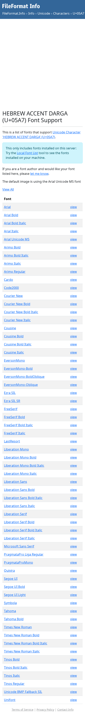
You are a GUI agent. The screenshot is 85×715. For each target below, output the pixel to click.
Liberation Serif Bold (19, 522)
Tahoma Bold (14, 619)
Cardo (8, 279)
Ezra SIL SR (12, 401)
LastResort (12, 441)
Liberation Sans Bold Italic (23, 498)
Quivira (9, 570)
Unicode (44, 13)
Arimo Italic (12, 263)
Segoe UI (10, 578)
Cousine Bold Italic (17, 344)
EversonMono (14, 360)
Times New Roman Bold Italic (25, 643)
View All (8, 189)
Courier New (13, 296)
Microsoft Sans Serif (19, 546)
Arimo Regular (15, 271)
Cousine (10, 328)
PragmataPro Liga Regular (23, 554)
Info (31, 13)
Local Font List (27, 153)
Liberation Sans (15, 481)
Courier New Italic (17, 320)
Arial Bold (11, 215)
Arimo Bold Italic (16, 255)
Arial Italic (11, 231)
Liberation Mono (16, 449)
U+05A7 (78, 13)
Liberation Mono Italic (20, 473)
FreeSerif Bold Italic (18, 425)
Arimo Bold (12, 247)
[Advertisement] (42, 64)
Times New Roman (18, 627)
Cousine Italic (14, 352)
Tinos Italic (12, 675)
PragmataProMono (18, 562)
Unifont (9, 700)
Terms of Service (22, 709)
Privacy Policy (45, 709)
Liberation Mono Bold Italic (24, 465)
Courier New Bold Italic (21, 312)
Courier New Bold (17, 304)
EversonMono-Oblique (21, 385)
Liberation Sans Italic (19, 506)
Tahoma (10, 611)
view (73, 207)
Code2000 (11, 288)
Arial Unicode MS (16, 239)
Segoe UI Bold (14, 587)
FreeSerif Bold (14, 417)
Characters (61, 13)
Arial (7, 207)
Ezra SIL (10, 393)
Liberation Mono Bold (20, 457)
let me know (39, 173)
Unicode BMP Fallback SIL (23, 692)
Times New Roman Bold (21, 635)
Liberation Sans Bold (19, 490)
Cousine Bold (14, 336)
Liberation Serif (15, 514)
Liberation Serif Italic (19, 538)
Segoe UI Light (15, 595)
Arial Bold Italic (15, 223)
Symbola (10, 603)
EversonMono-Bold (18, 368)
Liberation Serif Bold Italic (23, 530)
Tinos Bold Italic (15, 667)
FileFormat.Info (13, 13)
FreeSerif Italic (14, 433)
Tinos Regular (14, 683)
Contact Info (65, 709)
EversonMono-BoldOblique (24, 376)
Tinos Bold (12, 659)
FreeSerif (10, 409)
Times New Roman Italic (22, 651)
